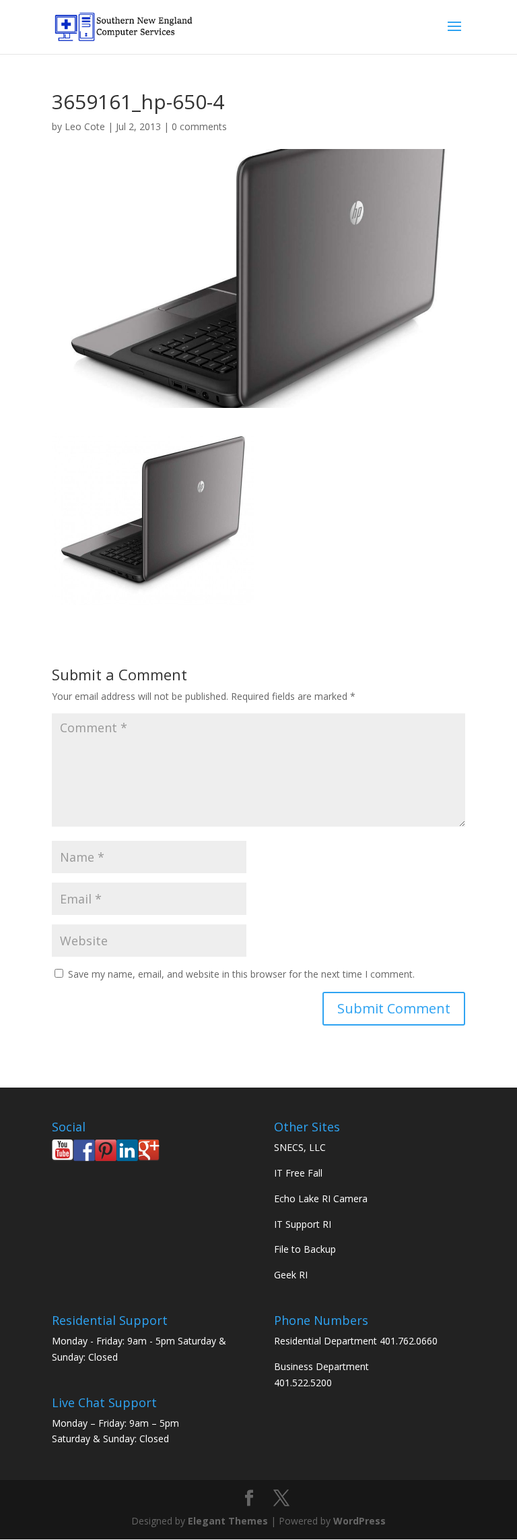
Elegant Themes (228, 1520)
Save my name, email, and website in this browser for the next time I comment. (241, 974)
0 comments (199, 126)
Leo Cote (85, 126)
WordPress (359, 1520)
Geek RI (291, 1274)
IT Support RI (302, 1224)
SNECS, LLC (300, 1147)
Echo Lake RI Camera (321, 1198)
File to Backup (305, 1249)
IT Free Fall (298, 1172)
